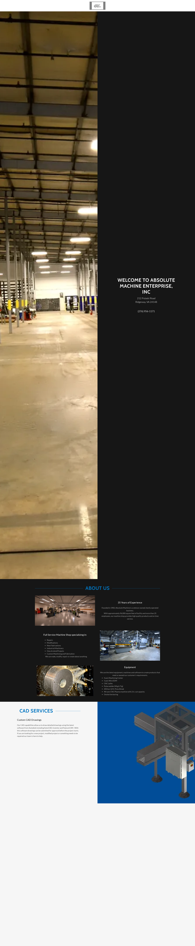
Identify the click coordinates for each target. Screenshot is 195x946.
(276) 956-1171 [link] (146, 311)
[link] (97, 5)
